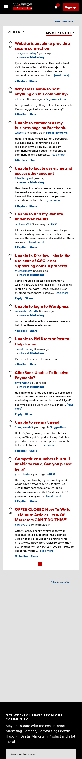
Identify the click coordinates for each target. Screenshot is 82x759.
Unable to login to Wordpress (42, 306)
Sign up (70, 7)
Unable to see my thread (37, 422)
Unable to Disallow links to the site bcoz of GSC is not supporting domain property (42, 261)
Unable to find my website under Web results (39, 216)
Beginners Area (55, 99)
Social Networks (57, 133)
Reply (19, 298)
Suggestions (58, 427)
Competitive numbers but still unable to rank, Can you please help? (43, 464)
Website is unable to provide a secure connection (42, 45)
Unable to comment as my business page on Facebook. (40, 125)
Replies (21, 81)
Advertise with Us (64, 21)
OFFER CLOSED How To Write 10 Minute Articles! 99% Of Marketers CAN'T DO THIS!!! (42, 514)
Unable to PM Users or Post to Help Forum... (42, 341)
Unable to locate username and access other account (43, 170)
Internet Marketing (31, 57)
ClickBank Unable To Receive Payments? (41, 375)
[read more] (61, 75)
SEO (54, 224)
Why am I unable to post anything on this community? (42, 91)
